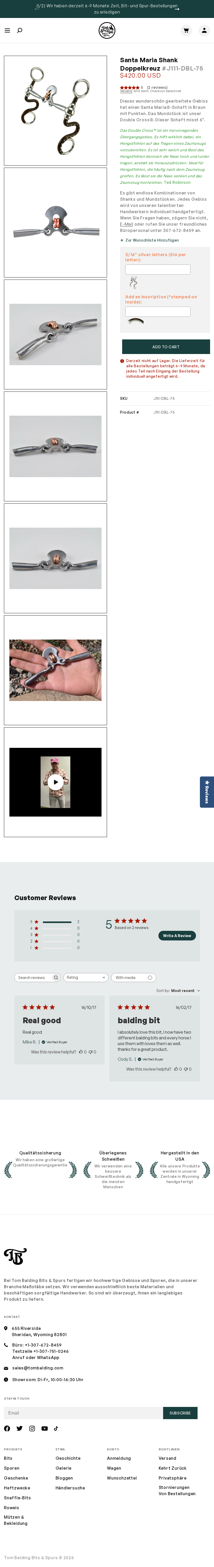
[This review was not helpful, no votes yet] (90, 1052)
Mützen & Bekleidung (16, 1520)
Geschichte (68, 1458)
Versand (126, 91)
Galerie (64, 1468)
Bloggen (64, 1478)
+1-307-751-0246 (51, 1351)
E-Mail (126, 224)
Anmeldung (119, 1458)
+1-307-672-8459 (43, 1345)
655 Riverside (26, 1328)
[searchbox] (33, 977)
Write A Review (177, 935)
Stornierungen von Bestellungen (177, 1490)
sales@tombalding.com (37, 1367)
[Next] (177, 9)
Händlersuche (70, 1487)
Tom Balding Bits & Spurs (31, 1557)
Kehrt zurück (173, 1468)
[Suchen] (19, 30)
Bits (8, 1458)
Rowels (11, 1507)
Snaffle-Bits (17, 1497)
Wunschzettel (122, 1478)
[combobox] (86, 977)
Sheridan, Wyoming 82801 (39, 1334)
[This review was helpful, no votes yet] (81, 1052)
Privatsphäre (173, 1478)
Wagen (114, 1468)
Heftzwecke (17, 1487)
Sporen (12, 1468)
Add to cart (166, 347)
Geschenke (16, 1478)
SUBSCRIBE (180, 1413)
